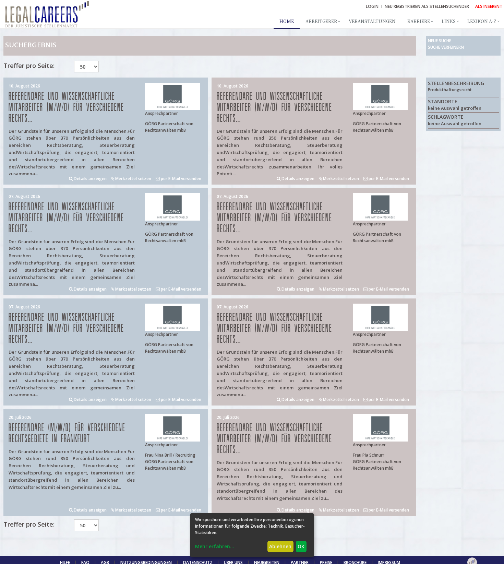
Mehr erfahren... (214, 546)
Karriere (418, 22)
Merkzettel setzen (132, 178)
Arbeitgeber (321, 22)
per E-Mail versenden (180, 178)
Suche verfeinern (446, 47)
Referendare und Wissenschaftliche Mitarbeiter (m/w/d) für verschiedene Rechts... (66, 107)
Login (372, 6)
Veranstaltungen (372, 22)
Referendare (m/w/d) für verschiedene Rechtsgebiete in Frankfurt (67, 433)
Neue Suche (439, 41)
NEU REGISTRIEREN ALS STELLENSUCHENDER (427, 6)
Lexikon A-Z (481, 22)
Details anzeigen (90, 178)
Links (449, 22)
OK (301, 546)
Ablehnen (280, 546)
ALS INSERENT (488, 6)
